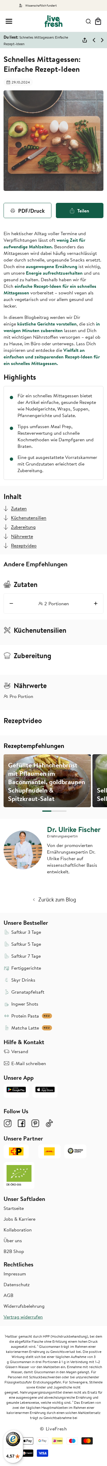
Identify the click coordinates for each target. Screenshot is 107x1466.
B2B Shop (14, 1251)
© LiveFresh (53, 1428)
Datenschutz (17, 1284)
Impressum (15, 1273)
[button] (8, 21)
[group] (47, 780)
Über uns (13, 1240)
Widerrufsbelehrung (24, 1306)
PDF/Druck (31, 211)
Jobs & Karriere (19, 1219)
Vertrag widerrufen (23, 1316)
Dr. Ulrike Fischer (73, 829)
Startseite (14, 1208)
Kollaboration (18, 1229)
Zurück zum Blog (57, 899)
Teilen (83, 210)
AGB (8, 1295)
